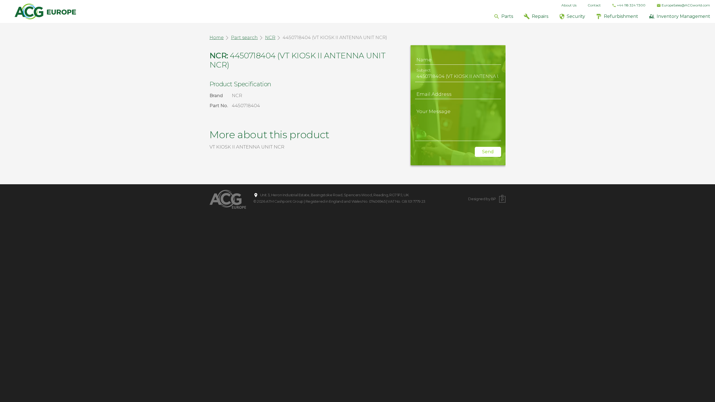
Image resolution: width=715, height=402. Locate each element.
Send (488, 151)
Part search (244, 37)
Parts (507, 16)
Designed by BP (482, 199)
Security (576, 16)
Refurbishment (621, 16)
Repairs (540, 16)
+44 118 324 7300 (631, 5)
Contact (594, 5)
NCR (270, 37)
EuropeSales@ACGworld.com (686, 5)
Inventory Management (683, 16)
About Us (568, 5)
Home (216, 37)
